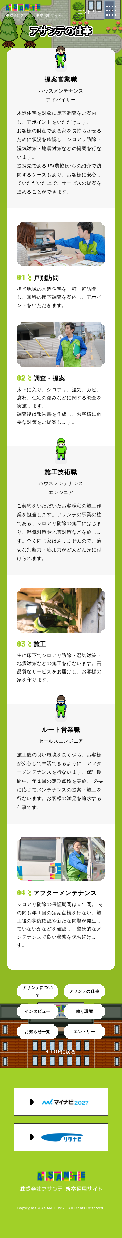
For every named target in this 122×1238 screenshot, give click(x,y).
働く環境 (84, 1011)
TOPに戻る (63, 1051)
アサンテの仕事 (84, 991)
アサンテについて (38, 991)
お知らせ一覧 (37, 1031)
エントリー (84, 1031)
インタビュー (37, 1011)
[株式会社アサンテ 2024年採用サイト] (61, 1181)
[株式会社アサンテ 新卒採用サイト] (33, 14)
